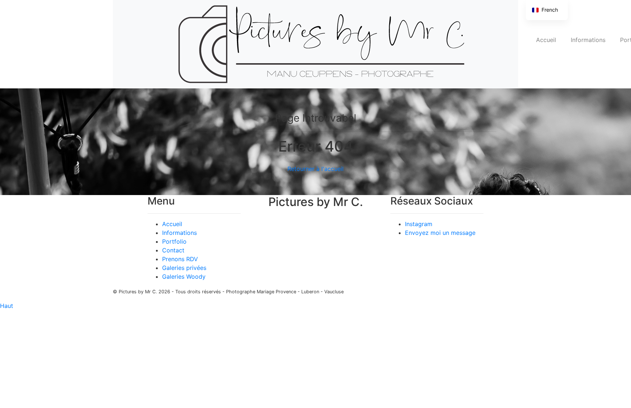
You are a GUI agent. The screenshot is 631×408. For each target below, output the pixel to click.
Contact (173, 250)
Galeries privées (184, 267)
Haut (6, 305)
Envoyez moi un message (440, 232)
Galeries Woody (184, 276)
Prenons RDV (180, 259)
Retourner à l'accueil (315, 168)
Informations (588, 39)
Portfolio (174, 241)
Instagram (418, 224)
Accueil (546, 39)
